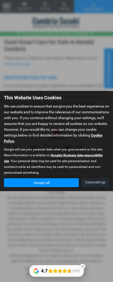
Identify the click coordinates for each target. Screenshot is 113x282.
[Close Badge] (82, 266)
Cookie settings (95, 182)
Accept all (41, 183)
